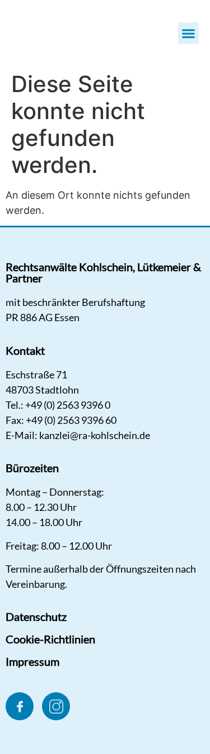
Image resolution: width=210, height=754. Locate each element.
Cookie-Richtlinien (50, 639)
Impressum (32, 661)
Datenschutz (36, 616)
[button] (188, 33)
